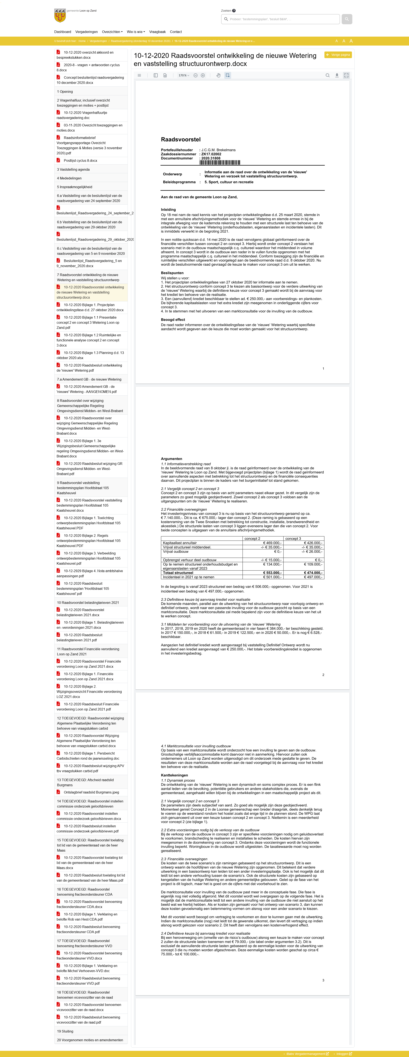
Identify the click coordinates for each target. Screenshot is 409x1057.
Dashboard (62, 32)
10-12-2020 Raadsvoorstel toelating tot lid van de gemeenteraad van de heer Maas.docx (89, 863)
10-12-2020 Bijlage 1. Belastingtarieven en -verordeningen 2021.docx (90, 625)
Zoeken (226, 10)
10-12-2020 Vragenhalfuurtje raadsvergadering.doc (82, 115)
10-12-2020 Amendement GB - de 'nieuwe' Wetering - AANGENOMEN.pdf (87, 389)
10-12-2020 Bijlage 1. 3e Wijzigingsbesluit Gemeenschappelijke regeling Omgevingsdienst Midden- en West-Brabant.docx (90, 448)
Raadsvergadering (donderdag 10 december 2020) (140, 41)
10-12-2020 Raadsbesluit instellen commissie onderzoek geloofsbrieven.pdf (87, 828)
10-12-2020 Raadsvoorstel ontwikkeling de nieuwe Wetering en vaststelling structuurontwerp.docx (90, 292)
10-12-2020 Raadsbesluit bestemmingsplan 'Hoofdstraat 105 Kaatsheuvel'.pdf (83, 589)
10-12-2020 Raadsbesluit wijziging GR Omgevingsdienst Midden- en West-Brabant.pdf (89, 469)
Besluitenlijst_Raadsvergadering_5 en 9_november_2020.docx (89, 263)
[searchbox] (280, 19)
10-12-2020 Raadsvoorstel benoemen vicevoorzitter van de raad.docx (89, 1007)
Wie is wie (135, 32)
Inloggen (342, 1054)
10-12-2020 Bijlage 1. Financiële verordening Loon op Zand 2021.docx (85, 676)
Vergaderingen (86, 32)
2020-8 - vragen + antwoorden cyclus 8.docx (88, 67)
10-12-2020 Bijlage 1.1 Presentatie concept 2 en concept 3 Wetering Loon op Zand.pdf (88, 322)
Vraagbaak (157, 32)
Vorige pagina (340, 54)
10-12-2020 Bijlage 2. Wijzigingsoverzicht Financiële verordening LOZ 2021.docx (89, 692)
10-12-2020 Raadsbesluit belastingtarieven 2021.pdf (79, 637)
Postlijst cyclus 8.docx (80, 160)
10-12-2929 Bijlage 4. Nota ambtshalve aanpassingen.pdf (90, 573)
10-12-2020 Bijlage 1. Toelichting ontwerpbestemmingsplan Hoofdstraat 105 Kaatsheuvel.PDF (89, 523)
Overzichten (111, 32)
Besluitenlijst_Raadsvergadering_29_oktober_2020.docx (92, 239)
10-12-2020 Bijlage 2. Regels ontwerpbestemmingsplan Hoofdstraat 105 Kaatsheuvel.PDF (89, 541)
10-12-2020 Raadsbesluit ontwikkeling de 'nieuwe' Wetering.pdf (89, 368)
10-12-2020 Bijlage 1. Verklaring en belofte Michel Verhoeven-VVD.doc (87, 968)
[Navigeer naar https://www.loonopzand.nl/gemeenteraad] (75, 16)
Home (82, 41)
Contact (176, 32)
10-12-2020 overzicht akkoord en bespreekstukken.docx (85, 55)
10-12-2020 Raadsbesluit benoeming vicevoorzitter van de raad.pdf (88, 1019)
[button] (347, 19)
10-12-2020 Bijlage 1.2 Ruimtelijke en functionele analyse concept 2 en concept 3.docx (89, 340)
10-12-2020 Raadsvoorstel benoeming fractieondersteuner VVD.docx (89, 955)
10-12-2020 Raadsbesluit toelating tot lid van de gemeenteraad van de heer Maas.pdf (91, 878)
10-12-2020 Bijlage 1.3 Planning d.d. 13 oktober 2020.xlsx (90, 355)
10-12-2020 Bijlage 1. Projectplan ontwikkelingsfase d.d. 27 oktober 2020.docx (90, 307)
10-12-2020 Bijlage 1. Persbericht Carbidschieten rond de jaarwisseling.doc (88, 756)
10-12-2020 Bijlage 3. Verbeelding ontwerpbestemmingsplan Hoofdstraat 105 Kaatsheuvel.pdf (89, 558)
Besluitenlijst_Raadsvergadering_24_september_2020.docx (92, 213)
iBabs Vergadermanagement (306, 1054)
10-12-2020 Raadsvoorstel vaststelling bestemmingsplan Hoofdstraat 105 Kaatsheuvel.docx (89, 505)
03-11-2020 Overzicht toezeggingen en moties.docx (89, 127)
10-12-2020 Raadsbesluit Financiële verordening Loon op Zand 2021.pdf (88, 706)
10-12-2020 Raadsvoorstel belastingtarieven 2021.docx (80, 612)
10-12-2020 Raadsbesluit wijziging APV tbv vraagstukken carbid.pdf (90, 768)
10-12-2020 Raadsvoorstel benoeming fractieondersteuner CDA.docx (89, 904)
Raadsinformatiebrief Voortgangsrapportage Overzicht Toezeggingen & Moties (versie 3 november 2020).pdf (89, 145)
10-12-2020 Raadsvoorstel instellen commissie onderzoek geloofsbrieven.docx (89, 816)
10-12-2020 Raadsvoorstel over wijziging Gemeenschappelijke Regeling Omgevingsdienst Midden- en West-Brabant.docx (87, 425)
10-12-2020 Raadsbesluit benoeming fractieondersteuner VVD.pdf (88, 981)
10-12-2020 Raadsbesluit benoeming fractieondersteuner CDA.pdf (88, 929)
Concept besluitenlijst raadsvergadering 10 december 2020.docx (90, 80)
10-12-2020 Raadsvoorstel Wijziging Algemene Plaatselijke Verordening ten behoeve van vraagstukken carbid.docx (88, 741)
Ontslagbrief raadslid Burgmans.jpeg (91, 792)
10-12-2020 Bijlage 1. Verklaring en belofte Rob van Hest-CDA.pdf (87, 916)
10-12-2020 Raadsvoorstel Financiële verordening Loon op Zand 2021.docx (89, 664)
